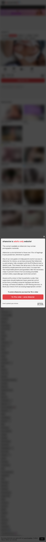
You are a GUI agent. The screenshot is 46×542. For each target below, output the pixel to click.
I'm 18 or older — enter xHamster (23, 297)
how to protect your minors (10, 303)
